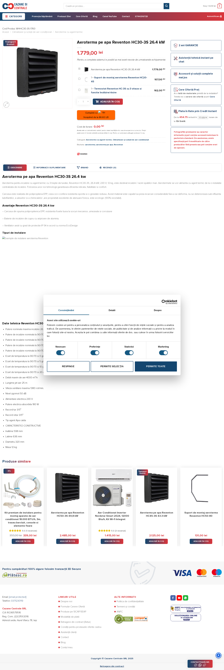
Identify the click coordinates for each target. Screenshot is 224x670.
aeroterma (90, 145)
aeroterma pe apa (104, 145)
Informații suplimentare (51, 168)
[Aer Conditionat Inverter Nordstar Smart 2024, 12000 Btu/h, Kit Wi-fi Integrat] (112, 488)
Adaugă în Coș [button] (23, 541)
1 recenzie (31, 531)
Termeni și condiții (126, 606)
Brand (84, 168)
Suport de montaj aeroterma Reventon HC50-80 (201, 514)
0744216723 (141, 17)
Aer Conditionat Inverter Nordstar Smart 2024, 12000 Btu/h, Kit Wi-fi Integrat (112, 515)
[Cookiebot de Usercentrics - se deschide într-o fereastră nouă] (164, 300)
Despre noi (66, 601)
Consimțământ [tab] (66, 310)
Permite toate (155, 366)
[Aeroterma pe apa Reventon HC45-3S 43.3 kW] (156, 488)
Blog (95, 17)
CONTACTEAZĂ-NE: (200, 662)
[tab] (15, 167)
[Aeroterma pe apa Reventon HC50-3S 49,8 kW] (67, 488)
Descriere (16, 168)
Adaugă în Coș (110, 101)
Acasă (5, 32)
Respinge (68, 366)
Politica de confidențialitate (130, 601)
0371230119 (17, 601)
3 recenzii (120, 531)
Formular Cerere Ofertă (73, 606)
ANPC (120, 611)
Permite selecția (112, 366)
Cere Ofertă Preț (188, 90)
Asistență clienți (68, 632)
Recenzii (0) (109, 168)
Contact (126, 17)
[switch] (95, 352)
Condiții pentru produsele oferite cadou (81, 627)
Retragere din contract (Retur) (76, 622)
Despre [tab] (158, 310)
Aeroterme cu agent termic (69, 32)
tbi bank (180, 121)
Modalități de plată (70, 617)
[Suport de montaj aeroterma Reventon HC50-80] (201, 488)
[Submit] (166, 6)
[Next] (221, 504)
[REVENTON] (82, 154)
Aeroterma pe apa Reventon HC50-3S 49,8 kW (67, 514)
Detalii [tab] (112, 310)
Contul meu (67, 647)
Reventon (118, 145)
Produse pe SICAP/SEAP (73, 611)
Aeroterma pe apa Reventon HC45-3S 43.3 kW (156, 514)
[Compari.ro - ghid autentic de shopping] (131, 619)
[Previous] (2, 504)
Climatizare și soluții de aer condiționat (32, 32)
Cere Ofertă (82, 17)
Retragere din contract (112, 666)
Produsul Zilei (64, 17)
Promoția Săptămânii (42, 17)
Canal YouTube (110, 17)
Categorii (15, 16)
